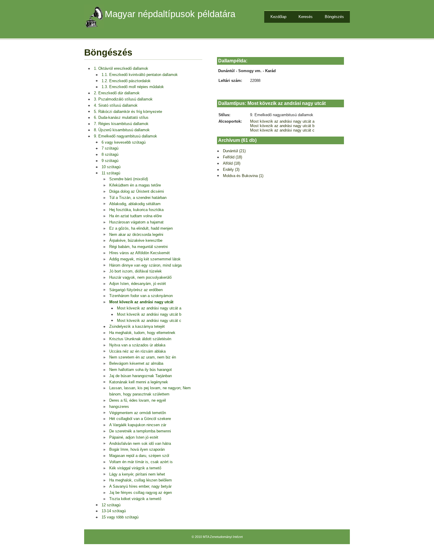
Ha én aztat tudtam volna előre (135, 216)
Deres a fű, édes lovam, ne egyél (137, 400)
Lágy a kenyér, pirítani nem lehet (137, 474)
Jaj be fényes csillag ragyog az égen (140, 492)
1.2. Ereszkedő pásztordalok (126, 81)
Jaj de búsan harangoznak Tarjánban (140, 376)
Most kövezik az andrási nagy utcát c (149, 320)
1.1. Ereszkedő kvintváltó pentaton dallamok (140, 74)
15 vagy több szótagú (120, 517)
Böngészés (334, 16)
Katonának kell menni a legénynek (138, 382)
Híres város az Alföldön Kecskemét (139, 253)
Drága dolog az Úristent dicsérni (136, 191)
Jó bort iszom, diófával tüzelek (135, 271)
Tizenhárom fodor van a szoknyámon (141, 295)
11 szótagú (111, 173)
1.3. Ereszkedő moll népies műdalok (133, 87)
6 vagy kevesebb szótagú (124, 142)
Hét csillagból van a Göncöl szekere (140, 418)
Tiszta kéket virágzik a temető (135, 499)
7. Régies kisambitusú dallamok (121, 123)
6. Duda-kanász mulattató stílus (121, 117)
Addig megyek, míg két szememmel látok (145, 259)
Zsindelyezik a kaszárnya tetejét (137, 326)
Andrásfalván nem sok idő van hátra (140, 443)
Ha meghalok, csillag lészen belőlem (140, 480)
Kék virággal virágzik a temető (135, 468)
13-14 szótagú (114, 511)
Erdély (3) (231, 169)
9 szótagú (110, 160)
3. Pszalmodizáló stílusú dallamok (123, 99)
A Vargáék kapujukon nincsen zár (137, 425)
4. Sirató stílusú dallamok (116, 105)
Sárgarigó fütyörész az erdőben (136, 290)
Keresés (305, 16)
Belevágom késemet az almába (136, 363)
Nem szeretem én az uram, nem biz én (142, 357)
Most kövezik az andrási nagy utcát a (149, 308)
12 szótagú (111, 505)
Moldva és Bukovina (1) (243, 175)
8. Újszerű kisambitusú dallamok (122, 130)
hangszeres (119, 406)
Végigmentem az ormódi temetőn (137, 413)
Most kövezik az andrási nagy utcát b (149, 314)
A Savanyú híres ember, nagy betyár (140, 486)
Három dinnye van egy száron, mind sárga (145, 265)
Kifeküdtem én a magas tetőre (135, 185)
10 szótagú (111, 167)
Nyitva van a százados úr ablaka (137, 345)
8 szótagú (110, 154)
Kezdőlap (278, 16)
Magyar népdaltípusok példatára (170, 14)
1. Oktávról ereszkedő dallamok (121, 68)
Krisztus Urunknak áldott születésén (140, 339)
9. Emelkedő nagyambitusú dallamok (125, 136)
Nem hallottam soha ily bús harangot (140, 369)
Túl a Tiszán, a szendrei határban (138, 197)
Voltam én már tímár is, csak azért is (141, 462)
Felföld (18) (232, 157)
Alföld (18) (231, 163)
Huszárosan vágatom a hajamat (136, 222)
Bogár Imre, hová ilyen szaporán (137, 449)
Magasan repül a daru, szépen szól (139, 455)
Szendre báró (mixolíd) (128, 179)
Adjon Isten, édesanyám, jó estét (137, 283)
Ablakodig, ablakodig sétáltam (135, 204)
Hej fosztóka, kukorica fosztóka (136, 209)
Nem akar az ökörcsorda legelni (136, 234)
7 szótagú (110, 148)
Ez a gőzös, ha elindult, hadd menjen (141, 228)
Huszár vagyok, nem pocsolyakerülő (140, 277)
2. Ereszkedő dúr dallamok (117, 93)
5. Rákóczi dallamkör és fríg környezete (128, 111)
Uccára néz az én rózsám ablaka (137, 351)
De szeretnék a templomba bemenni (140, 431)
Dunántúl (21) (234, 151)
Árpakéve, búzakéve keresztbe (135, 240)
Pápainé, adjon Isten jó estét (133, 437)
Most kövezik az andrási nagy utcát (141, 302)
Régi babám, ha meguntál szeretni (138, 246)
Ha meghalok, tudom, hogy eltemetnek (142, 332)
